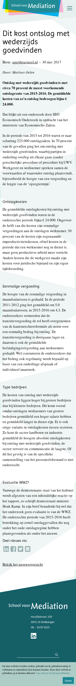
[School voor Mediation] (33, 8)
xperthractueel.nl (25, 62)
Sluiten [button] (68, 680)
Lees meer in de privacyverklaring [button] (53, 673)
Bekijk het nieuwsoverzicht (23, 564)
